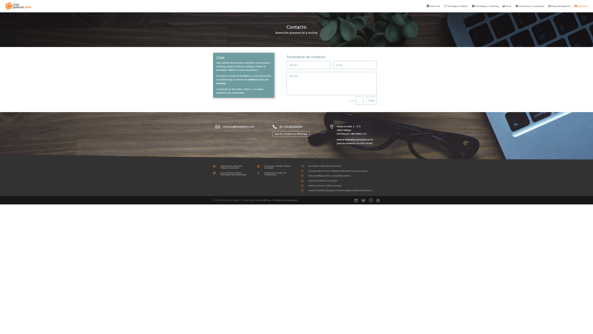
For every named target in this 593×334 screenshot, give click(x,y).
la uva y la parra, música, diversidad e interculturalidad (233, 173)
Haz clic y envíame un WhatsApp (291, 133)
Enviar (371, 100)
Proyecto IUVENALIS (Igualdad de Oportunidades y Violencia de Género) (340, 190)
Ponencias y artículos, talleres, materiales (277, 167)
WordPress (265, 200)
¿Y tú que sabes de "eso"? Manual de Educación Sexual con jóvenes (338, 171)
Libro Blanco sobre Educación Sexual (324, 166)
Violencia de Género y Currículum (323, 180)
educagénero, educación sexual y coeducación (231, 167)
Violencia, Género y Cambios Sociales (325, 185)
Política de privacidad (286, 200)
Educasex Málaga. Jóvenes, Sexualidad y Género (329, 175)
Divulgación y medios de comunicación (275, 173)
